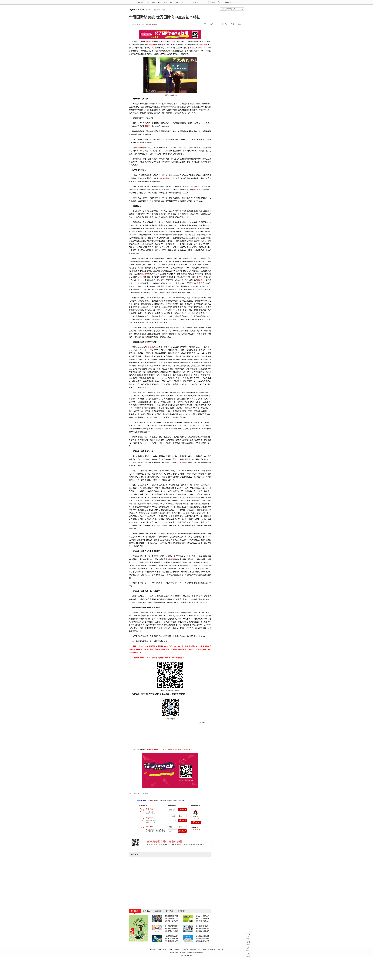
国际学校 (157, 10)
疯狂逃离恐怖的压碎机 (202, 928)
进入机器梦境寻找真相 (202, 926)
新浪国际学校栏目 (153, 750)
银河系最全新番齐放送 (171, 928)
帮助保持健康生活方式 (202, 921)
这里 (138, 646)
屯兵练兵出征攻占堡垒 (171, 938)
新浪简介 (153, 949)
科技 (171, 2)
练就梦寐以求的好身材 (202, 918)
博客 (177, 2)
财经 (159, 2)
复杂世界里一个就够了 (171, 931)
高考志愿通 (141, 801)
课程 (146, 793)
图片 (182, 2)
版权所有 (189, 955)
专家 (194, 817)
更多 (194, 2)
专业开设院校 (150, 829)
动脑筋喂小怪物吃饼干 (171, 921)
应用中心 (134, 911)
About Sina (161, 949)
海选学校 (149, 818)
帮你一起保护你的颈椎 (202, 938)
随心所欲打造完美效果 (171, 926)
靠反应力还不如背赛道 (171, 918)
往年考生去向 (150, 831)
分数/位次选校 (160, 831)
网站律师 (193, 949)
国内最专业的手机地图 (202, 936)
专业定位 (149, 809)
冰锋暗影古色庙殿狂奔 (202, 931)
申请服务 (196, 822)
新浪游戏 (158, 911)
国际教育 (196, 190)
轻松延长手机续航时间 (202, 916)
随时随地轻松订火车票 (202, 941)
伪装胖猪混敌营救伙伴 (171, 941)
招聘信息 (185, 949)
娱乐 (165, 2)
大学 (142, 793)
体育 (153, 2)
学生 (139, 793)
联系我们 (177, 949)
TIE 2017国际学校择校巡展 (152, 646)
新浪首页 (140, 2)
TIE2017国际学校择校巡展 (171, 750)
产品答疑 (220, 949)
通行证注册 (211, 949)
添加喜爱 (232, 24)
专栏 (188, 2)
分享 (225, 24)
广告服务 (169, 949)
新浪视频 (169, 911)
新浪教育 (149, 10)
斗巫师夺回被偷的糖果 (171, 936)
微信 (212, 24)
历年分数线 (159, 829)
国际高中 (148, 126)
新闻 (147, 2)
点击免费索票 (187, 750)
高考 (172, 559)
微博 (155, 24)
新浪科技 (181, 911)
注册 (219, 2)
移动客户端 (228, 2)
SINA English (202, 949)
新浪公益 (146, 911)
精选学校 (149, 827)
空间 (219, 24)
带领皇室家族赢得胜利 (171, 916)
